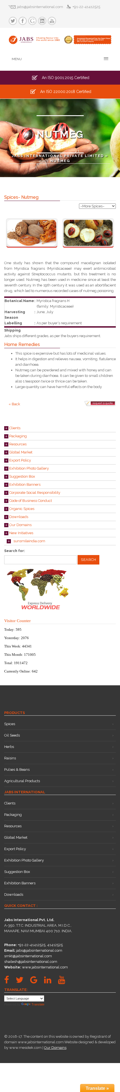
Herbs (9, 747)
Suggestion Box (21, 476)
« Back (14, 404)
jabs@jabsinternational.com (39, 950)
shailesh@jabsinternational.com (30, 962)
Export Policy (19, 460)
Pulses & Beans (17, 769)
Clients (14, 428)
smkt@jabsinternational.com (28, 956)
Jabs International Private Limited (58, 156)
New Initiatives (20, 533)
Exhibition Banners (24, 484)
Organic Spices (21, 509)
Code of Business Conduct (30, 501)
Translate (38, 1004)
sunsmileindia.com (28, 541)
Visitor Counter (17, 621)
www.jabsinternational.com (45, 967)
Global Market (20, 452)
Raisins (10, 758)
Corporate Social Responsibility (34, 492)
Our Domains (20, 525)
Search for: (14, 551)
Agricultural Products (22, 781)
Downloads (18, 517)
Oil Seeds (12, 735)
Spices (9, 724)
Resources (17, 444)
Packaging (17, 436)
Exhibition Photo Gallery (28, 468)
